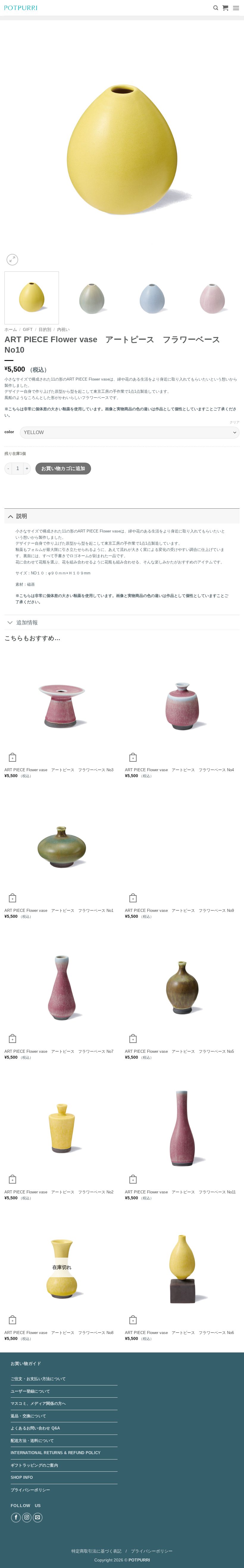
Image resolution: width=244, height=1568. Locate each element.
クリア (235, 422)
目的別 (45, 329)
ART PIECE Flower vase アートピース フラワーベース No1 (58, 910)
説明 (21, 516)
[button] (215, 8)
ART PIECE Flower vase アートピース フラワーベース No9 (179, 910)
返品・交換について (28, 1416)
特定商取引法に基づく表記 (96, 1551)
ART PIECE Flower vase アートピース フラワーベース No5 (179, 1051)
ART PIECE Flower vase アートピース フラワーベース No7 (58, 1051)
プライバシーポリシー (30, 1490)
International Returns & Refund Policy (56, 1453)
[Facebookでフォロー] (16, 1518)
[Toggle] (10, 516)
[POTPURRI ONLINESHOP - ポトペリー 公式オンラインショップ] (20, 8)
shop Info (22, 1477)
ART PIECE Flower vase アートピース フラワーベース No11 (180, 1192)
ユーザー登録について (30, 1391)
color (9, 432)
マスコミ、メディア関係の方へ (38, 1403)
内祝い (63, 329)
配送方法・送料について (32, 1440)
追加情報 (27, 623)
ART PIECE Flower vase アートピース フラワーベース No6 (179, 1332)
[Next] (227, 149)
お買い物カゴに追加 (63, 468)
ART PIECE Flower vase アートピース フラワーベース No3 (58, 770)
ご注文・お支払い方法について (38, 1379)
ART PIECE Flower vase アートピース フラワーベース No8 (58, 1332)
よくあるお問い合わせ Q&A (35, 1428)
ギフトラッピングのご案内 (34, 1465)
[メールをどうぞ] (38, 1518)
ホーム (10, 329)
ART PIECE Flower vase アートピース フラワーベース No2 (58, 1192)
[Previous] (16, 149)
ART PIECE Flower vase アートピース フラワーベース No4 (179, 770)
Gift (28, 329)
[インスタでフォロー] (27, 1518)
